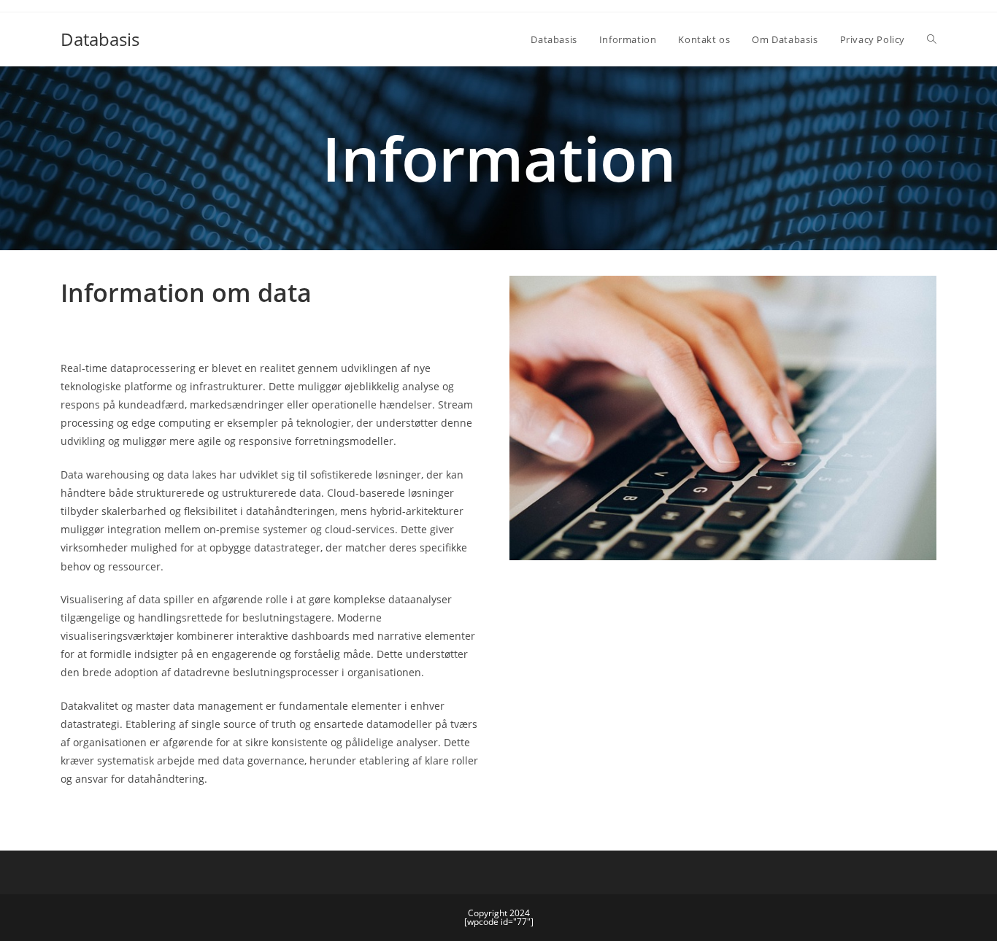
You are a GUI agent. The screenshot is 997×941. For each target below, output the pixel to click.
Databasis (100, 39)
